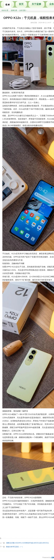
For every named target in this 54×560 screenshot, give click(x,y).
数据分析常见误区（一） (15, 547)
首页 (21, 4)
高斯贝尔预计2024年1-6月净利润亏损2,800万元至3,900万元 (27, 543)
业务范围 (22, 10)
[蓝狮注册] (7, 4)
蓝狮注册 (14, 10)
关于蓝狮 (36, 4)
